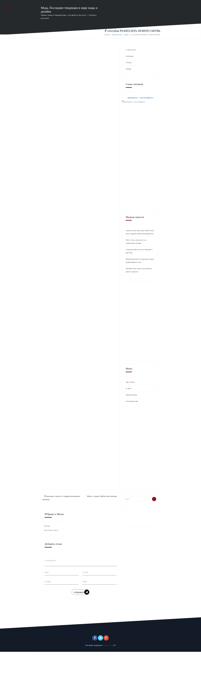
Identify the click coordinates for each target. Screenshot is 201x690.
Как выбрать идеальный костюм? (98, 308)
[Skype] (71, 253)
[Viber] (68, 253)
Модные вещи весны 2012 (87, 299)
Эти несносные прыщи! (92, 291)
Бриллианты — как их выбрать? (140, 98)
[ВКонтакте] (59, 253)
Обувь (126, 35)
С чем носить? (131, 50)
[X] (65, 253)
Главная (107, 35)
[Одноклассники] (62, 253)
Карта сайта (130, 382)
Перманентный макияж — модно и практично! (88, 317)
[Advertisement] (76, 268)
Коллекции (129, 56)
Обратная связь (131, 395)
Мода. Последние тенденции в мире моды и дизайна (69, 9)
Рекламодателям (132, 401)
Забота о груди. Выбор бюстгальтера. (102, 496)
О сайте (128, 388)
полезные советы (52, 530)
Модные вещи (117, 35)
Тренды (128, 69)
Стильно (129, 62)
